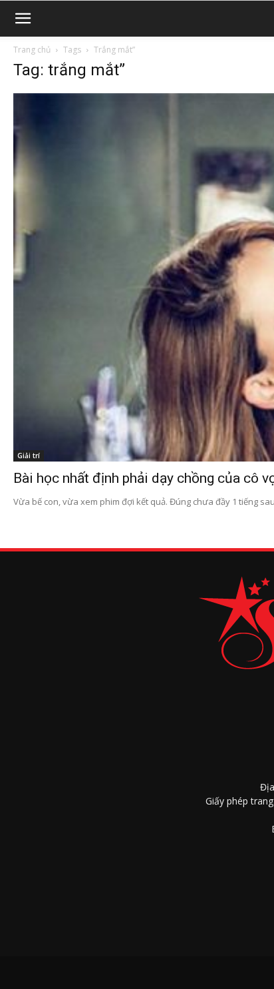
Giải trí (28, 455)
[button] (22, 19)
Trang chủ (32, 49)
